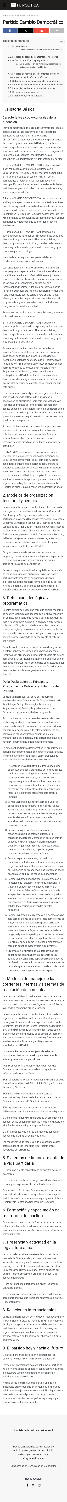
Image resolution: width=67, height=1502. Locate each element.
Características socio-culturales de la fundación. (41, 49)
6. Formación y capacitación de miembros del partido (36, 84)
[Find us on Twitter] (33, 1485)
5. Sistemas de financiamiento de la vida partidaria (35, 81)
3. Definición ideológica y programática (29, 60)
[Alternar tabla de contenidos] (60, 42)
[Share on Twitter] (25, 30)
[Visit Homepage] (25, 5)
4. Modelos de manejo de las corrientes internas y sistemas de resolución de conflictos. (34, 75)
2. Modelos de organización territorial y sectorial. (34, 57)
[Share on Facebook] (10, 30)
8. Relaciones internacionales (24, 92)
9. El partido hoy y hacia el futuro (26, 95)
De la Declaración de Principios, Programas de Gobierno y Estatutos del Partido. (40, 65)
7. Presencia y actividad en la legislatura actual (32, 88)
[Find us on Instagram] (39, 1485)
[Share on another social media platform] (57, 30)
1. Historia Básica (18, 46)
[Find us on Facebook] (27, 1485)
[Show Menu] (4, 5)
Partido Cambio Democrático (24, 15)
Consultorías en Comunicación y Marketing (33, 1466)
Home (5, 15)
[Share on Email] (41, 30)
